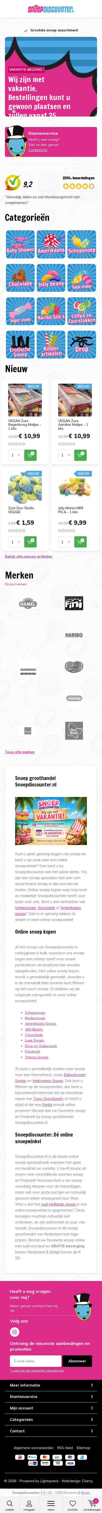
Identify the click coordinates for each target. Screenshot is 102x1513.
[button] (9, 111)
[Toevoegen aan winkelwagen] (30, 455)
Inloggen (29, 1509)
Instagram (14, 1332)
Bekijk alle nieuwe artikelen (28, 556)
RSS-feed (65, 1448)
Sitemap (83, 1448)
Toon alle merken (20, 752)
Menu (51, 1509)
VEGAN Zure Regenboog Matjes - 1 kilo (24, 425)
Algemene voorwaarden (33, 1448)
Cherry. (87, 1481)
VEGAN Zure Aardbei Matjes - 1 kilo (73, 425)
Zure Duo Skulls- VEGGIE (21, 510)
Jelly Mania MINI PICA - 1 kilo (70, 510)
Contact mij (37, 150)
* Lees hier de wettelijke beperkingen (37, 1370)
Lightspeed (49, 1481)
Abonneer (77, 1361)
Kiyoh (85, 1493)
